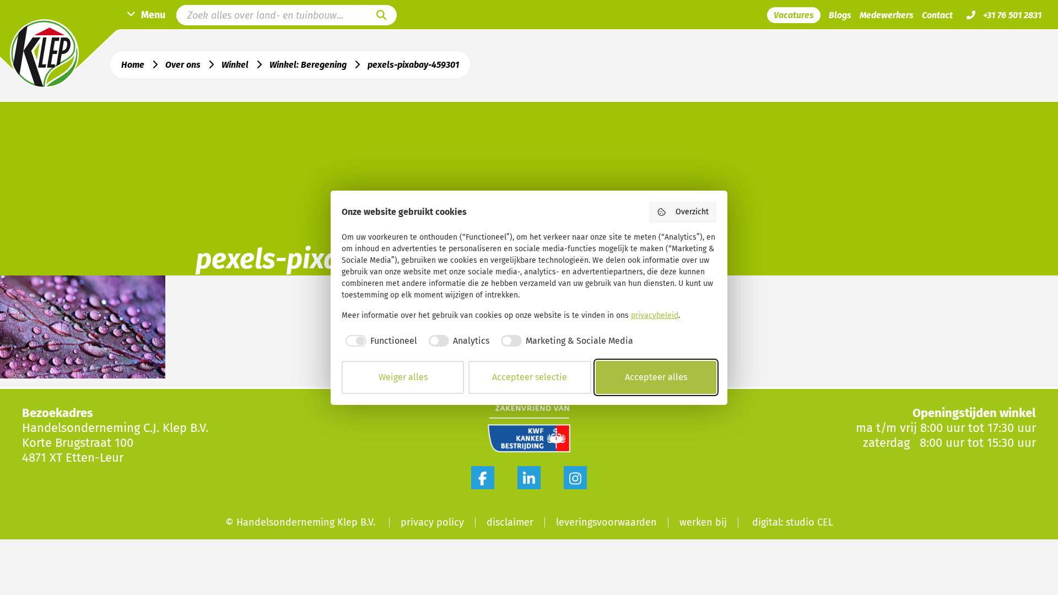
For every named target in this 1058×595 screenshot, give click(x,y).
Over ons (183, 65)
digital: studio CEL (792, 522)
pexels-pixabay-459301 (413, 65)
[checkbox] (379, 341)
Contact (937, 15)
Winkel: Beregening (308, 65)
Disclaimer (510, 522)
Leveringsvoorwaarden (606, 522)
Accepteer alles (656, 377)
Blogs (840, 15)
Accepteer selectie (529, 377)
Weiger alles (403, 377)
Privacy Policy (432, 522)
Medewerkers (887, 15)
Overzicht (692, 212)
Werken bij (703, 522)
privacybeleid (654, 315)
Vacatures (794, 15)
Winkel (235, 65)
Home (132, 65)
